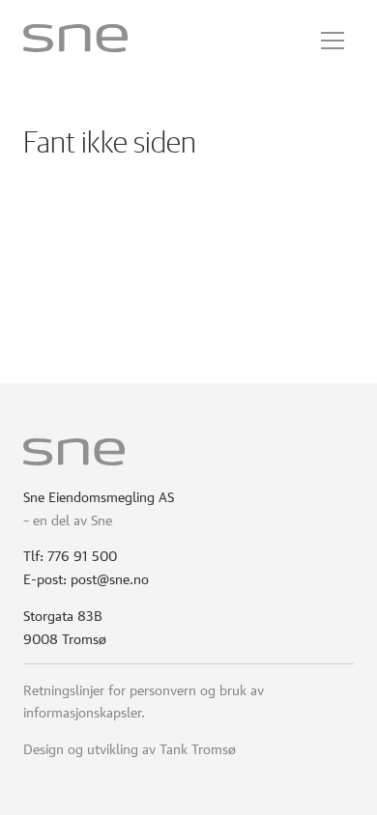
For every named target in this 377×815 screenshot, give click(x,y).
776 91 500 (82, 554)
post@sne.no (110, 577)
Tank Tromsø (198, 747)
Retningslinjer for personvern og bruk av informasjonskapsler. (143, 700)
